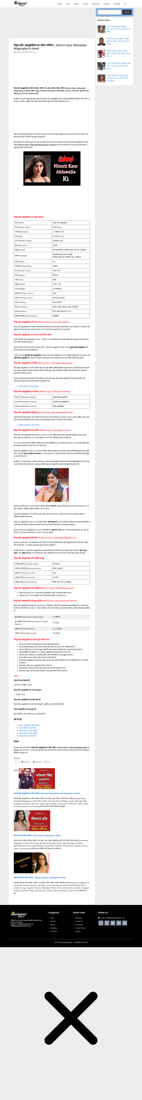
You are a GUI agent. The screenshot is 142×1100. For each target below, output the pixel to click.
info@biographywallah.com (115, 918)
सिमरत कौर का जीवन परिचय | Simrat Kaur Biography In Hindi (37, 835)
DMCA (77, 931)
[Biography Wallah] (20, 3)
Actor (68, 4)
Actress (76, 4)
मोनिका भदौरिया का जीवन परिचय (29, 425)
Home (59, 4)
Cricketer (106, 4)
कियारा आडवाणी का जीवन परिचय (29, 725)
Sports (85, 4)
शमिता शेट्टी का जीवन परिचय (28, 730)
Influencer (95, 4)
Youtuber (54, 928)
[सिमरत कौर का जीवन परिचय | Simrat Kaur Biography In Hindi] (32, 830)
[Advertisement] (52, 22)
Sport (52, 924)
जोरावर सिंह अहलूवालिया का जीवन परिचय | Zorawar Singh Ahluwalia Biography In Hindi (47, 793)
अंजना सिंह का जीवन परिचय (27, 728)
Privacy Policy (80, 928)
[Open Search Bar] (125, 3)
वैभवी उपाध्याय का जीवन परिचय (28, 386)
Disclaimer (79, 924)
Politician (117, 4)
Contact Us (79, 921)
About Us (78, 918)
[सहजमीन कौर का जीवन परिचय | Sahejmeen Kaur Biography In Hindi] (32, 872)
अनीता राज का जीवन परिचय (28, 736)
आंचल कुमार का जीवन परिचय (28, 733)
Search (127, 12)
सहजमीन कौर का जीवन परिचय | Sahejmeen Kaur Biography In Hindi (40, 877)
